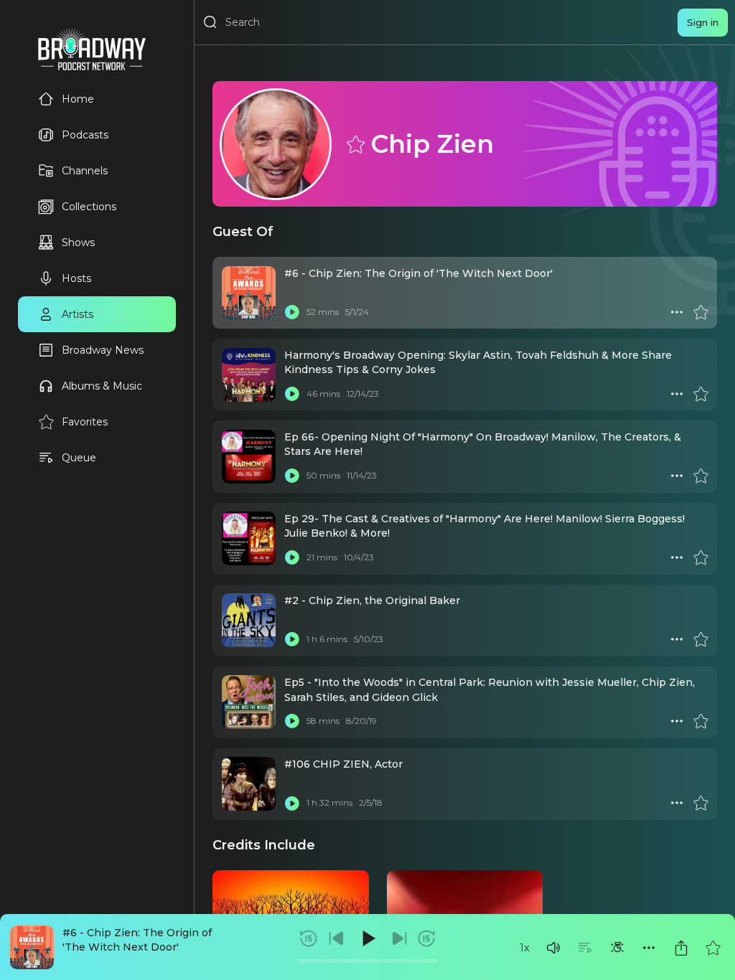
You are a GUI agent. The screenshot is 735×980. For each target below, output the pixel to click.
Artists (77, 314)
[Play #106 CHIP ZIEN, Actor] (292, 803)
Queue (79, 457)
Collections (89, 206)
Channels (85, 170)
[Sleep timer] (617, 948)
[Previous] (337, 938)
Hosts (76, 278)
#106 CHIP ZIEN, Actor (343, 764)
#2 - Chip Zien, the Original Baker (372, 600)
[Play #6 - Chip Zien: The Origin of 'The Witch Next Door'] (292, 312)
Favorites (85, 421)
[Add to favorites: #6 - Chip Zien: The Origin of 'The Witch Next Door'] (713, 948)
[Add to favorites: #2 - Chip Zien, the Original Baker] (700, 639)
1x (524, 947)
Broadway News (103, 350)
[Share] (681, 948)
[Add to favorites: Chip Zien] (354, 143)
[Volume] (553, 948)
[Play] (367, 938)
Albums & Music (102, 386)
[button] (553, 948)
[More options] (649, 948)
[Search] (210, 22)
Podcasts (85, 134)
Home (78, 99)
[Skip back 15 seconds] (309, 938)
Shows (78, 242)
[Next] (399, 938)
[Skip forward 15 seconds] (426, 938)
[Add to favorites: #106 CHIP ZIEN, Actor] (700, 803)
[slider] (368, 961)
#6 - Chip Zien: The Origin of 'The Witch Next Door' (418, 273)
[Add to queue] (585, 948)
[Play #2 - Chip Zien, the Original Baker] (292, 639)
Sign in (702, 22)
